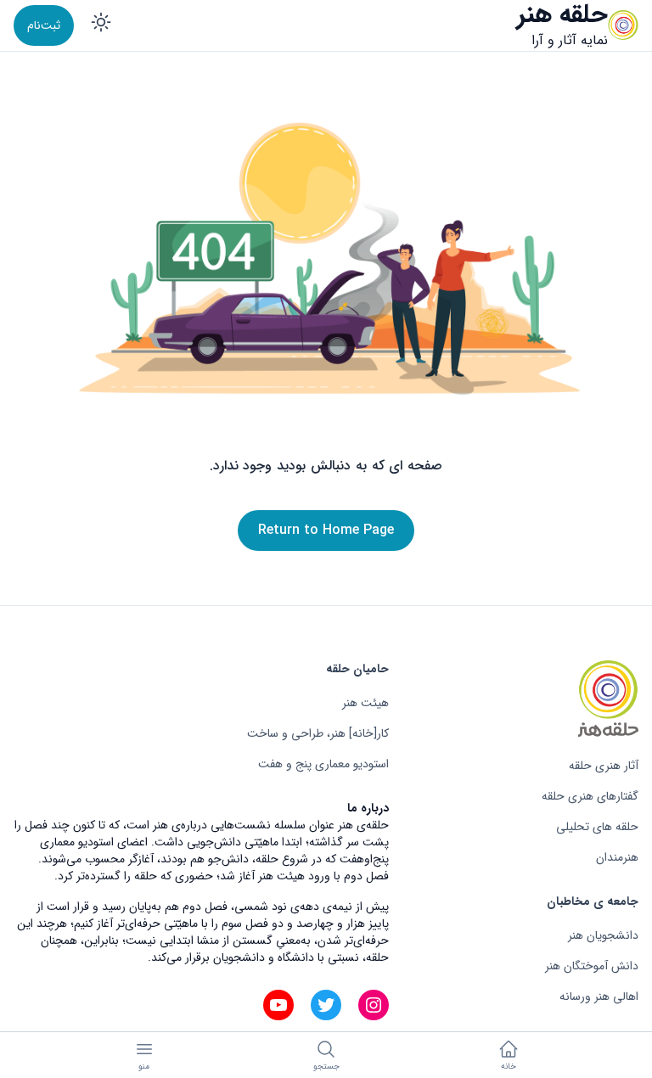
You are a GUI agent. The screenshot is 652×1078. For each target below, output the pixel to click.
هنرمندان (617, 857)
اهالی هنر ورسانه (598, 996)
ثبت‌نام (43, 25)
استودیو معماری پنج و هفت (323, 764)
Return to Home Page (326, 530)
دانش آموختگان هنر (591, 966)
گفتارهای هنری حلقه (590, 796)
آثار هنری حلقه (603, 765)
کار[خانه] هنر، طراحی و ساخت (318, 733)
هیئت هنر (365, 702)
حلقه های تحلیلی (597, 826)
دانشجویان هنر (603, 935)
